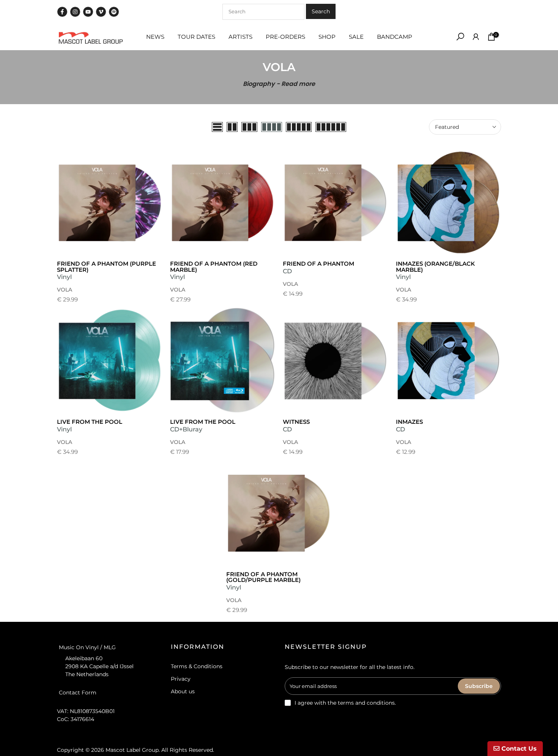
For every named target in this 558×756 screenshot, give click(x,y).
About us (183, 691)
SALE (356, 36)
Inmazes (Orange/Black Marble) (435, 266)
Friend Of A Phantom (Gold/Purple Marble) (263, 577)
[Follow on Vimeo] (101, 11)
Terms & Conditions (196, 666)
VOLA (64, 289)
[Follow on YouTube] (88, 11)
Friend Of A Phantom (318, 263)
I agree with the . (345, 702)
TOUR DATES (196, 36)
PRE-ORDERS (285, 36)
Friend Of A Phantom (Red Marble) (213, 266)
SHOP (327, 36)
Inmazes (409, 421)
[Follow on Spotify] (114, 11)
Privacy (181, 678)
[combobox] (263, 12)
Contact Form (77, 692)
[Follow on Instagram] (75, 11)
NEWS (155, 36)
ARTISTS (240, 36)
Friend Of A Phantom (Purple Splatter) (106, 266)
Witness (296, 421)
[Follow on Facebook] (62, 11)
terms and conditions (366, 702)
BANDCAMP (394, 36)
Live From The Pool (89, 421)
